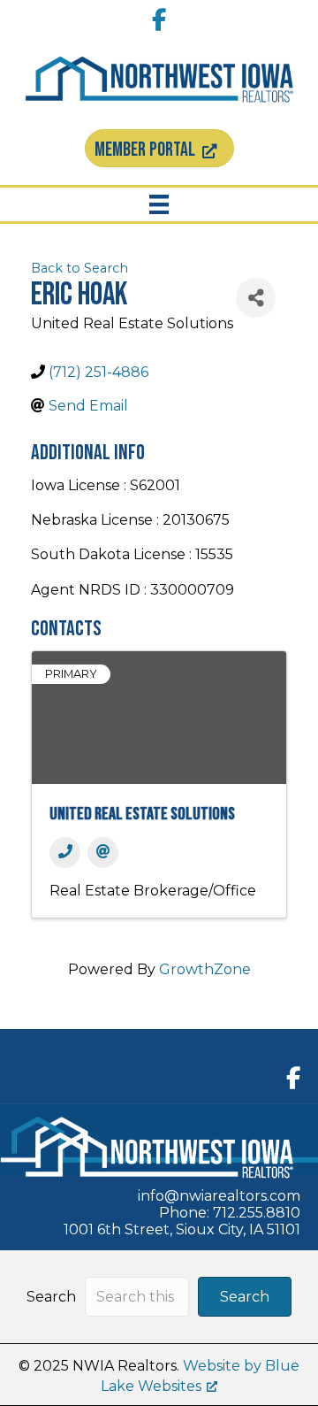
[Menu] (159, 204)
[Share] (256, 298)
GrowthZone (205, 969)
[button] (245, 1297)
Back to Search (79, 268)
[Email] (102, 852)
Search (51, 1296)
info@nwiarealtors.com (219, 1195)
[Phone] (64, 852)
